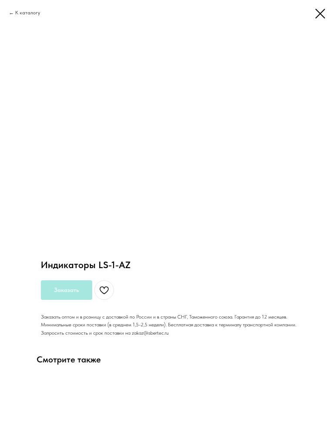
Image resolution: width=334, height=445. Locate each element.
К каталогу (27, 13)
